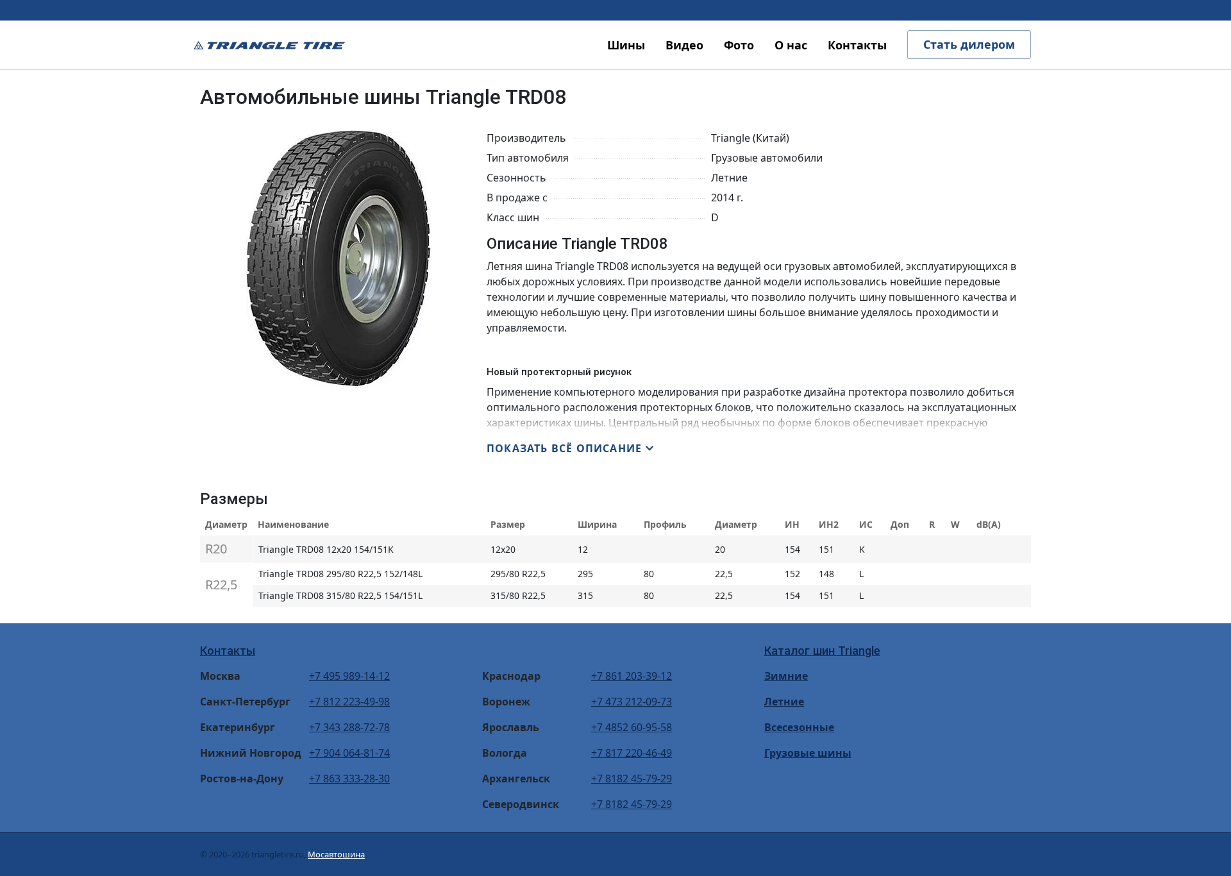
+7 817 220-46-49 (631, 753)
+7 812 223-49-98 (349, 702)
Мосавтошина (336, 854)
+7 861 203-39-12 (631, 676)
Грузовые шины (807, 753)
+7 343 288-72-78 (349, 727)
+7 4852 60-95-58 (631, 727)
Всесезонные (799, 727)
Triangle (269, 45)
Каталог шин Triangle (822, 650)
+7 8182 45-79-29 (631, 778)
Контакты (227, 650)
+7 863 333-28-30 (349, 778)
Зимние (786, 676)
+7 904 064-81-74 (349, 753)
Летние (784, 702)
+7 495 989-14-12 (349, 676)
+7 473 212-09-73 (631, 702)
